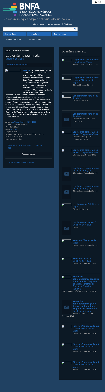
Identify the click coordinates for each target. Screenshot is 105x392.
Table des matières (28, 154)
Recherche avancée (13, 40)
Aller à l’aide (68, 24)
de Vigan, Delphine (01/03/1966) (24, 122)
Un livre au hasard (36, 40)
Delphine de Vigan (14, 59)
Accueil (7, 50)
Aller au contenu (38, 24)
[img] (75, 29)
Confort (99, 2)
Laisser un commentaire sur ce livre (21, 163)
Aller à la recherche (54, 24)
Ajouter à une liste (22, 64)
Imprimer (10, 64)
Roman (14, 129)
